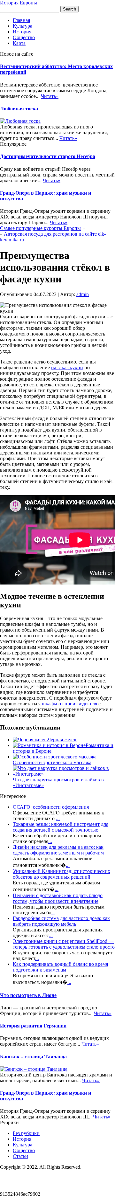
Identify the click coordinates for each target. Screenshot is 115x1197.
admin (82, 294)
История (22, 31)
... (58, 818)
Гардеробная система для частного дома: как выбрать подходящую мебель (61, 921)
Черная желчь (62, 739)
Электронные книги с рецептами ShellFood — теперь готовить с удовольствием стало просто (64, 944)
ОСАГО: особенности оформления (51, 807)
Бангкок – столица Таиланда (33, 1056)
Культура (22, 26)
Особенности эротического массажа (52, 762)
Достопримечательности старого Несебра (47, 156)
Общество (24, 37)
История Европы (18, 2)
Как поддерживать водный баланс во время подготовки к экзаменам (60, 966)
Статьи (20, 1156)
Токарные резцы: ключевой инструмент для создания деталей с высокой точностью (60, 827)
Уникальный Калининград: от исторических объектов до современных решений (61, 874)
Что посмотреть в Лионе (28, 995)
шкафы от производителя (69, 703)
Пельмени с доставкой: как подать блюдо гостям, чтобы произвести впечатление (58, 898)
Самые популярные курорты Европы (40, 228)
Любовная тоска (19, 108)
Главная (21, 20)
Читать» (49, 96)
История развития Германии (33, 1025)
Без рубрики (26, 1133)
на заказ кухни (67, 367)
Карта (19, 43)
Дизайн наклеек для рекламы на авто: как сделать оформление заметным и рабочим (58, 849)
